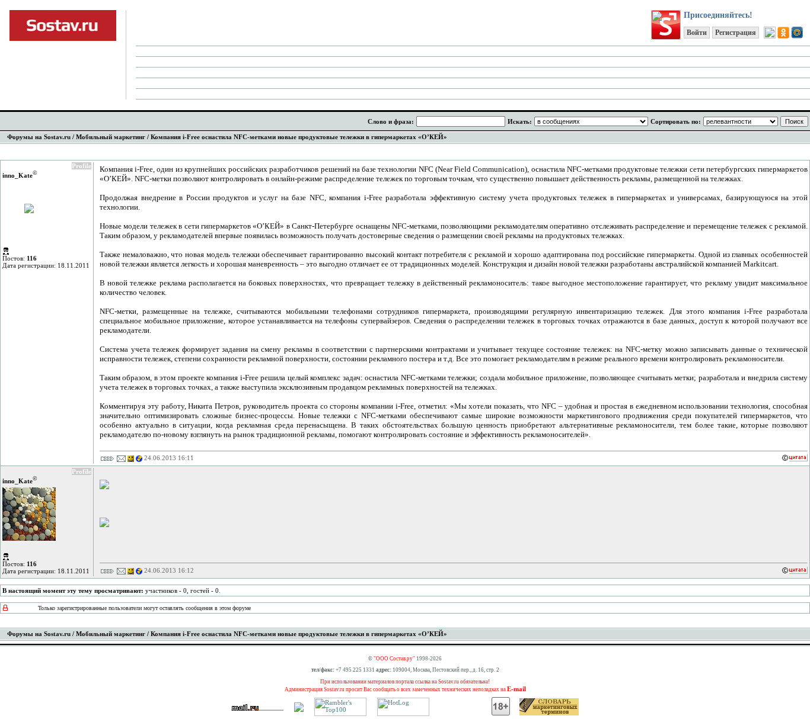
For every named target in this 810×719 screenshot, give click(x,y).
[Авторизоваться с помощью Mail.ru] (797, 32)
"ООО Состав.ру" (394, 659)
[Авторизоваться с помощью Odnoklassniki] (783, 32)
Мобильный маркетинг (110, 136)
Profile (81, 165)
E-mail (516, 688)
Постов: (19, 258)
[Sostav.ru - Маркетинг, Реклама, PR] (299, 709)
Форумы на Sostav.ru (39, 136)
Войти (697, 32)
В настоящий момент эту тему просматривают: (72, 590)
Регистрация (735, 32)
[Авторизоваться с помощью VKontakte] (770, 32)
